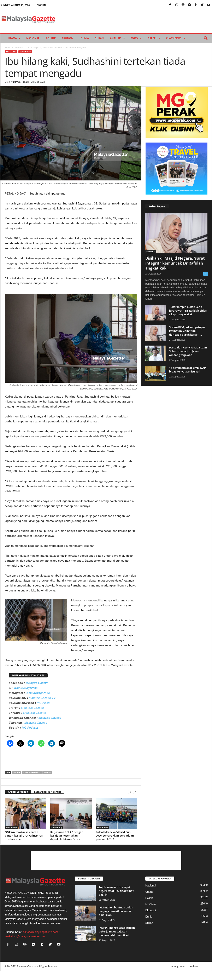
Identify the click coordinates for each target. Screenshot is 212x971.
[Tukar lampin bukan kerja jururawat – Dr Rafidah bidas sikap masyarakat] (155, 312)
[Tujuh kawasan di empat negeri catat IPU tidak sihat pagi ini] (85, 893)
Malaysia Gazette (37, 682)
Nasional (33, 38)
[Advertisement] (71, 760)
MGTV (134, 38)
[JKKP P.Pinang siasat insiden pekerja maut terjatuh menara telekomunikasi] (85, 933)
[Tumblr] (195, 5)
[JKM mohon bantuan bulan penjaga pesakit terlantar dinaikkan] (85, 913)
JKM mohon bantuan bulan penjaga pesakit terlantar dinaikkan (116, 911)
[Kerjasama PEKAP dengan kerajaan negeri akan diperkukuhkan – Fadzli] (71, 813)
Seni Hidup (25, 51)
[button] (205, 38)
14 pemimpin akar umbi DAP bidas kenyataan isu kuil (187, 369)
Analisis (115, 38)
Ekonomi (68, 38)
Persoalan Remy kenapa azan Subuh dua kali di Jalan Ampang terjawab (188, 351)
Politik (51, 38)
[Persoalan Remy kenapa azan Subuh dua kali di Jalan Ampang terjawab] (155, 353)
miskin (47, 772)
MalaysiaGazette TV (42, 697)
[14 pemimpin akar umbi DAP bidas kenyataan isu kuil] (155, 373)
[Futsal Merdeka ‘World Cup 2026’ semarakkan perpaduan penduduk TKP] (116, 813)
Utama (12, 38)
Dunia (85, 38)
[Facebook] (170, 5)
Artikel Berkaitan (18, 791)
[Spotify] (183, 5)
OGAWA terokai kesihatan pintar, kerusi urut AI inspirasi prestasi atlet (24, 835)
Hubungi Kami (177, 966)
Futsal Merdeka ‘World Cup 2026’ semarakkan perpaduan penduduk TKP (115, 835)
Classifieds (174, 38)
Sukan (99, 38)
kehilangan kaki (31, 772)
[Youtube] (208, 5)
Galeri (152, 38)
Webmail (194, 966)
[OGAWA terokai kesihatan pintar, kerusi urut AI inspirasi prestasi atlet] (25, 813)
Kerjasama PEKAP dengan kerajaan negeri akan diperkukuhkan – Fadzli (66, 835)
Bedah (16, 772)
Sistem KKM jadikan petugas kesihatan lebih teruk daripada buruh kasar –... (187, 330)
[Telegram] (189, 5)
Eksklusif (18, 47)
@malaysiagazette (25, 687)
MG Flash (43, 702)
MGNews (150, 904)
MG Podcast (30, 727)
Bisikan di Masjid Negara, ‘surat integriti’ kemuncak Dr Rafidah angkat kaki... (175, 263)
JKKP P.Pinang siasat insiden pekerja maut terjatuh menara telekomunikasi (117, 931)
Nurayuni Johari (20, 81)
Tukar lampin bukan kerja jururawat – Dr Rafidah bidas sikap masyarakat (188, 310)
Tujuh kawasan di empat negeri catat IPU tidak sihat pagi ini (116, 890)
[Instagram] (176, 5)
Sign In (41, 5)
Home (8, 47)
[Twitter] (202, 5)
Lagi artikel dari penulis (47, 791)
